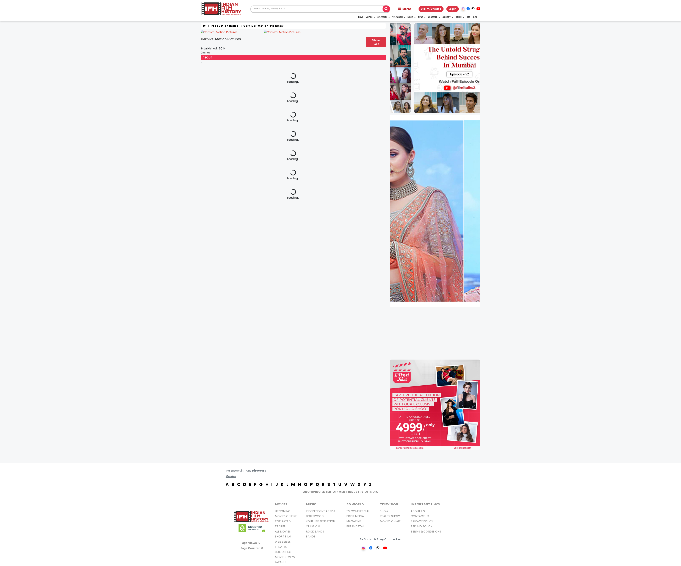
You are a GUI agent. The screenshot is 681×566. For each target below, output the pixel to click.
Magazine (353, 521)
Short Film (283, 536)
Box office (283, 552)
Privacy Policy (422, 521)
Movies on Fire (286, 516)
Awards (281, 562)
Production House (224, 26)
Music (410, 17)
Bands (310, 536)
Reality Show (390, 516)
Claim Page (376, 42)
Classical (313, 526)
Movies (369, 17)
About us (418, 511)
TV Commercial (358, 511)
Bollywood (315, 516)
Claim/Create (431, 9)
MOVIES (281, 504)
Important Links (425, 504)
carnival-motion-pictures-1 (264, 26)
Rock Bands (315, 531)
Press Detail (355, 526)
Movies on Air (390, 521)
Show (384, 511)
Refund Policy (421, 526)
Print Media (355, 516)
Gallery (446, 17)
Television (397, 17)
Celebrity (382, 17)
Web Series (283, 542)
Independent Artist (320, 511)
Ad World (433, 17)
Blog (475, 17)
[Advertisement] (437, 333)
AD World (355, 504)
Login (453, 9)
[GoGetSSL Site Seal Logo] (252, 528)
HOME (360, 17)
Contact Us (420, 516)
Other (459, 17)
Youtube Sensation (320, 521)
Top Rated (283, 521)
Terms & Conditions (426, 531)
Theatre (281, 547)
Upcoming (282, 511)
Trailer (280, 526)
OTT (468, 17)
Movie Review (285, 557)
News (420, 17)
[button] (404, 9)
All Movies (283, 531)
